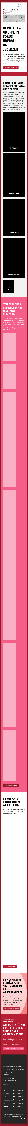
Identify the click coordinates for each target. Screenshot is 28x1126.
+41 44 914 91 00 (10, 1078)
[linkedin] (24, 1118)
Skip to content (5, 1)
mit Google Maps (14, 1082)
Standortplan (6, 1084)
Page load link (4, 1124)
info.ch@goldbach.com (11, 1080)
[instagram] (19, 1118)
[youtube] (21, 1118)
